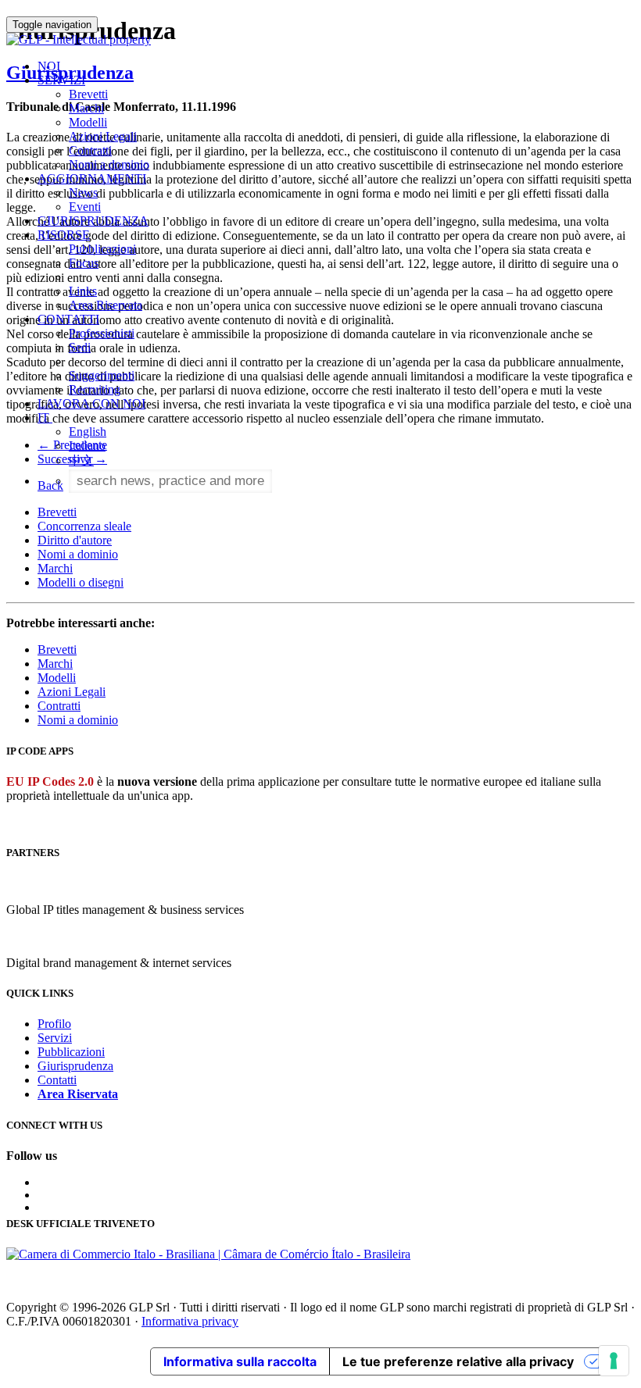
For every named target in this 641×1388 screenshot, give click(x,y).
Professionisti (101, 333)
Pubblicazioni (102, 248)
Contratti (90, 150)
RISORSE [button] (64, 234)
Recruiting (94, 389)
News (83, 192)
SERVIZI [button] (61, 80)
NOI (49, 66)
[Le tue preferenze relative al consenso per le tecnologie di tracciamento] (613, 1361)
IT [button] (45, 417)
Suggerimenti (101, 375)
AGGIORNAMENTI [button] (92, 178)
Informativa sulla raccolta (240, 1361)
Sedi (80, 347)
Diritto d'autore (75, 540)
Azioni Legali (103, 136)
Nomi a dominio (109, 164)
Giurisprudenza (75, 1065)
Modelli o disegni (81, 582)
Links (83, 291)
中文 (81, 460)
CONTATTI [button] (68, 319)
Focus (83, 262)
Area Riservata (105, 305)
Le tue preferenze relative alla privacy (458, 1361)
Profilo (54, 1023)
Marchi (86, 108)
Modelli (88, 122)
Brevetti (88, 94)
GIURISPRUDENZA (93, 220)
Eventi (85, 206)
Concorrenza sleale (84, 526)
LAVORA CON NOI (91, 403)
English (87, 431)
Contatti (57, 1079)
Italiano (87, 445)
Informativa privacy (189, 1321)
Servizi (55, 1037)
